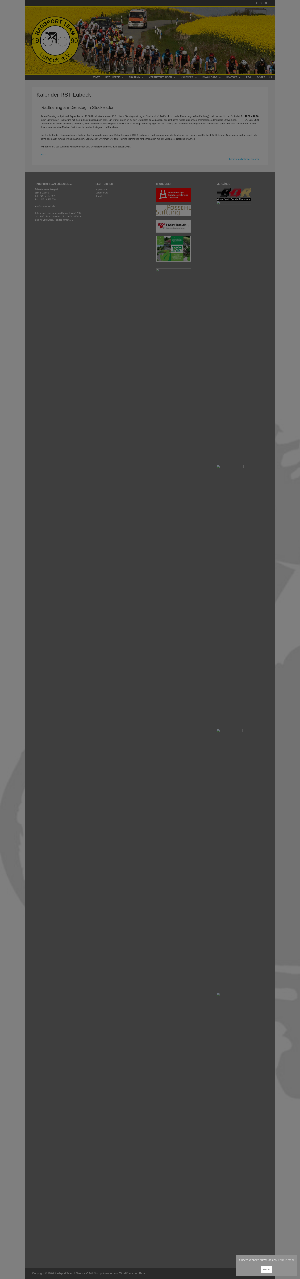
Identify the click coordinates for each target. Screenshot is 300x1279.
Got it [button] (266, 1269)
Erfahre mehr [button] (286, 1260)
